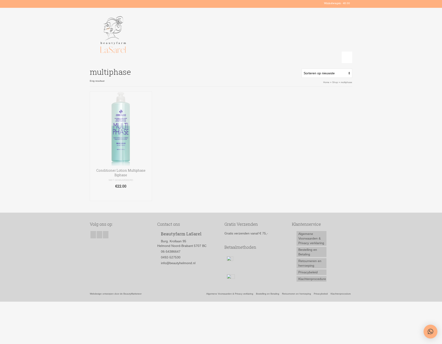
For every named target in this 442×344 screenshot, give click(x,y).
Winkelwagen (336, 3)
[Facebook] (93, 3)
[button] (430, 331)
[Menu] (347, 57)
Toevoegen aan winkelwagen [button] (121, 195)
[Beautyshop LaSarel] (131, 35)
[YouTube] (106, 3)
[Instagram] (99, 3)
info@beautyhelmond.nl (178, 263)
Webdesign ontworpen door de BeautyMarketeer (116, 293)
